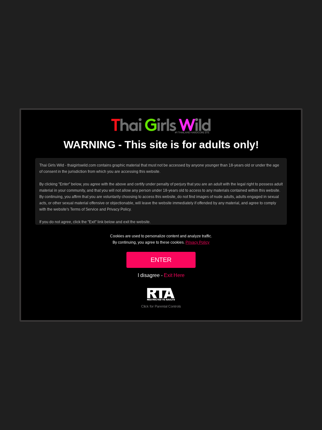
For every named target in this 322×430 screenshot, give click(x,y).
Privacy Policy (197, 242)
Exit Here (174, 275)
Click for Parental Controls (161, 306)
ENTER (161, 259)
